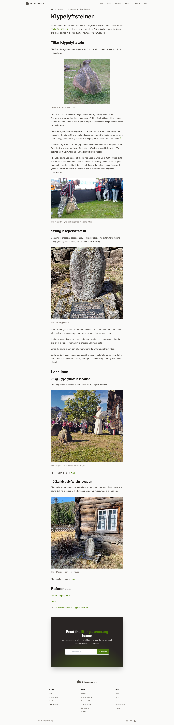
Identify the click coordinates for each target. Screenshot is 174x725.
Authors (83, 712)
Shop (145, 3)
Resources (118, 701)
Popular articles (86, 701)
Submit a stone (120, 704)
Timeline (51, 701)
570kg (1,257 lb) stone (61, 29)
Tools (126, 3)
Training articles (86, 704)
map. (73, 472)
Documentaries (54, 704)
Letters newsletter (87, 697)
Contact (117, 708)
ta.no (53, 601)
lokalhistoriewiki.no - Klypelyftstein (70, 607)
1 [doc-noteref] (120, 138)
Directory (118, 3)
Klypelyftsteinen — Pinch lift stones (79, 9)
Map (101, 3)
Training (137, 3)
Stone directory (54, 697)
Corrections (85, 708)
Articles (109, 3)
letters (94, 633)
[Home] (52, 9)
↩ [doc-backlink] (87, 607)
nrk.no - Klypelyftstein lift (62, 595)
